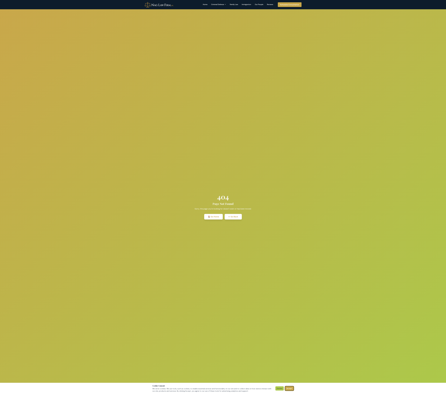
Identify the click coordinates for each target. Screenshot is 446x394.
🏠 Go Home (213, 216)
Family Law (234, 4)
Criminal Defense (217, 4)
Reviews (270, 4)
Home (205, 4)
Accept (289, 388)
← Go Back (233, 216)
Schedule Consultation (289, 5)
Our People (259, 4)
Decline (279, 388)
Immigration (246, 4)
